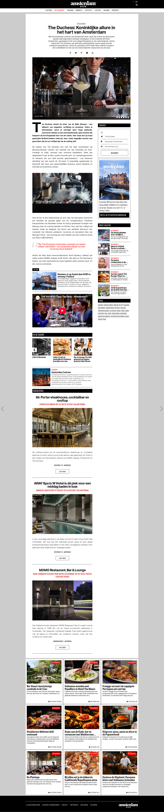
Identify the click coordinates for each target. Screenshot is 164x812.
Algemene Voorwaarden (50, 805)
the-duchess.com (111, 146)
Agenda (106, 10)
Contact (65, 805)
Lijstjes (98, 10)
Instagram (84, 805)
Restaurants (59, 10)
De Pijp (121, 305)
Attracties (101, 313)
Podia (104, 319)
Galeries (100, 305)
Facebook (93, 805)
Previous (34, 350)
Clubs (109, 313)
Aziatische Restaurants (118, 316)
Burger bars (110, 308)
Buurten (115, 10)
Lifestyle (88, 10)
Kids (106, 313)
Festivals (117, 308)
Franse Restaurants (104, 316)
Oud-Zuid (123, 308)
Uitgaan (70, 10)
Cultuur (48, 10)
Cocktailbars (116, 313)
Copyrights (74, 805)
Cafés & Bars (125, 310)
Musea (119, 310)
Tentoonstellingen (103, 310)
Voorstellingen (108, 305)
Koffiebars (123, 313)
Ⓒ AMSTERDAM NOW (33, 805)
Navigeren (114, 153)
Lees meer (62, 471)
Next (90, 350)
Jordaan (115, 305)
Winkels (79, 10)
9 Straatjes (113, 310)
